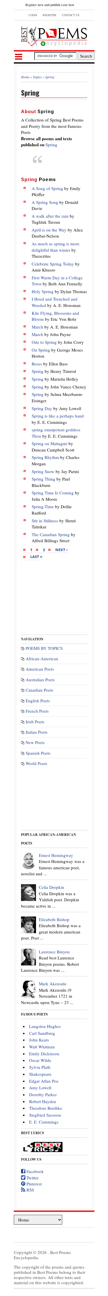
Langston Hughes (45, 1026)
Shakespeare (40, 1074)
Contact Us (70, 15)
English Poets (38, 700)
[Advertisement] (54, 595)
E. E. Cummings (43, 1122)
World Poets (36, 763)
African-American (42, 658)
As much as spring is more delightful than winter (55, 247)
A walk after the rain (50, 216)
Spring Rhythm (45, 457)
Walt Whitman (42, 1047)
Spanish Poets (38, 753)
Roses (37, 364)
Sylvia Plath (39, 1067)
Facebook (34, 1171)
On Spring (41, 350)
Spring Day (42, 408)
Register (49, 15)
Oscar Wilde (40, 1060)
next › (61, 549)
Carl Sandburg (42, 1033)
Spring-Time (43, 506)
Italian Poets (37, 732)
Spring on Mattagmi (49, 443)
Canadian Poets (39, 690)
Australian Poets (40, 679)
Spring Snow (43, 471)
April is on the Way (49, 230)
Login (33, 15)
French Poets (37, 711)
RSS (29, 1190)
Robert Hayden (42, 1101)
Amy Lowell (40, 1087)
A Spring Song (45, 202)
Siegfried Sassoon (45, 1115)
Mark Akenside (53, 983)
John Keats (39, 1040)
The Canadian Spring (51, 534)
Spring (51, 144)
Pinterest (33, 1184)
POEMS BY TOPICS (44, 648)
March (37, 327)
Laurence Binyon (54, 952)
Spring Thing (43, 479)
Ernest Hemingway (56, 855)
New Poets (35, 742)
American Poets (40, 669)
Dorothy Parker (43, 1094)
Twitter (32, 1178)
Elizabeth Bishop (54, 919)
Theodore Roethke (45, 1108)
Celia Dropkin (51, 887)
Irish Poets (35, 721)
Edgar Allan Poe (43, 1081)
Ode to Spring (44, 342)
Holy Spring (43, 291)
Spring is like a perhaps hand (58, 416)
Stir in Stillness (45, 520)
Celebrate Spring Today (53, 264)
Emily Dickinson (44, 1053)
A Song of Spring (47, 188)
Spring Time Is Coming (53, 493)
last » (36, 556)
